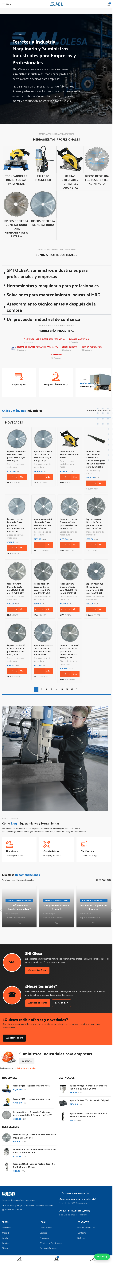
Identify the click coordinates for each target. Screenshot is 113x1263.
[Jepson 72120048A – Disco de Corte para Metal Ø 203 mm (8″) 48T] (42, 505)
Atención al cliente (36, 1001)
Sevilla (5, 1236)
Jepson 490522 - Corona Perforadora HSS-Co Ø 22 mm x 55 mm (87, 1113)
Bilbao (5, 1246)
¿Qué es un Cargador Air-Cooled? (91, 906)
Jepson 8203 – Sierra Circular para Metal (68, 453)
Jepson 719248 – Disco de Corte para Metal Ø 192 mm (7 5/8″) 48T (93, 522)
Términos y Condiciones (50, 1241)
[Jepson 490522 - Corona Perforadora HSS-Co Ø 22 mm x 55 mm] (62, 1115)
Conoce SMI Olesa (36, 968)
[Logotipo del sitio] (56, 4)
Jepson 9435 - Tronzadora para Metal (30, 1096)
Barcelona (6, 1225)
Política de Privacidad (24, 1066)
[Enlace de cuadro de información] (18, 378)
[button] (110, 909)
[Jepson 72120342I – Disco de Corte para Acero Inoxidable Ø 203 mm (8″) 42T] (16, 505)
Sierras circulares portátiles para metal (66, 463)
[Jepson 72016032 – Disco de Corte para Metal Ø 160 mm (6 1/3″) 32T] (95, 570)
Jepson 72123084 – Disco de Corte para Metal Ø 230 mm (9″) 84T (42, 454)
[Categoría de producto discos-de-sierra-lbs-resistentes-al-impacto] (96, 166)
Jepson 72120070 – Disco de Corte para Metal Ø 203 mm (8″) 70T (68, 522)
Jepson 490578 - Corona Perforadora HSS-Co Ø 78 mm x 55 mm (33, 1149)
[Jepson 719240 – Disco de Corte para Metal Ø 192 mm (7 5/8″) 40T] (16, 570)
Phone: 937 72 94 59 (13, 1207)
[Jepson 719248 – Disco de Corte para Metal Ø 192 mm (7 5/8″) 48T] (95, 505)
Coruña (5, 1241)
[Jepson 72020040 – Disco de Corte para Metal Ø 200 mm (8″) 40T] (42, 632)
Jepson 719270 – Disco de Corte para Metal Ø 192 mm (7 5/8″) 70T (67, 587)
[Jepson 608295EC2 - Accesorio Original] (62, 1101)
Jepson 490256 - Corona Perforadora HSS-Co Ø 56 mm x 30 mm (87, 1085)
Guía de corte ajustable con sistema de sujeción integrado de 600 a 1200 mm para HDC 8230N (94, 458)
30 (71, 688)
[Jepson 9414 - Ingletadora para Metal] (5, 1086)
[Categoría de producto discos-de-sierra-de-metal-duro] (43, 209)
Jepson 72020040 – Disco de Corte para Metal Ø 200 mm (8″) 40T (42, 648)
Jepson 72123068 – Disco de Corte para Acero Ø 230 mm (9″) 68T (15, 454)
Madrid (5, 1231)
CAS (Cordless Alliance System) (55, 906)
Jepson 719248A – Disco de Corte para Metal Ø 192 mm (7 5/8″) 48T (41, 587)
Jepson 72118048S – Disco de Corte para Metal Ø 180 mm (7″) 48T (15, 648)
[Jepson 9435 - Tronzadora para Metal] (5, 1099)
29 (66, 688)
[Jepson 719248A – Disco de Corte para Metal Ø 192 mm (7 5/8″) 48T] (42, 570)
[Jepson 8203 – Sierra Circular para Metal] (69, 438)
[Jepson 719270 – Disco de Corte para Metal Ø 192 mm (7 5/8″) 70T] (69, 570)
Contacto (80, 1231)
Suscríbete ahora (13, 1036)
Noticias (80, 1236)
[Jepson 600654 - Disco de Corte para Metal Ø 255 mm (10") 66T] (5, 1136)
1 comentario (80, 1201)
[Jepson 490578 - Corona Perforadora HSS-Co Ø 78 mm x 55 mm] (5, 1151)
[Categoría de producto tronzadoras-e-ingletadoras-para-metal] (16, 166)
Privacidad (44, 1236)
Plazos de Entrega (47, 1246)
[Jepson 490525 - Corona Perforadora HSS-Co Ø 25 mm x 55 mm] (5, 1165)
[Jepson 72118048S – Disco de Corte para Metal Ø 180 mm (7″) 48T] (16, 631)
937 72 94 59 (60, 1001)
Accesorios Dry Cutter (92, 471)
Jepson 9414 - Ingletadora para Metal (30, 1083)
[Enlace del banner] (91, 381)
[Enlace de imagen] (8, 1192)
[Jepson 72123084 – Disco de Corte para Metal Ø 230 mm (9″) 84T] (42, 438)
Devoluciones (45, 1225)
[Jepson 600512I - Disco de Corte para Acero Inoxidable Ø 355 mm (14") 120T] (5, 1113)
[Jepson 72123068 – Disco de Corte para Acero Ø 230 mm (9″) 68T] (16, 438)
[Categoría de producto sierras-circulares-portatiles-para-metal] (70, 168)
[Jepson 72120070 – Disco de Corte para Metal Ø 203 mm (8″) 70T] (69, 505)
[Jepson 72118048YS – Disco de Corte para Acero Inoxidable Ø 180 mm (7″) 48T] (69, 632)
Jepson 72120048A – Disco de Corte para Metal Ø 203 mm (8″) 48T (42, 522)
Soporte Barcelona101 (15, 917)
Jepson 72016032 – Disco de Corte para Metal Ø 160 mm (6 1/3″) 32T (94, 587)
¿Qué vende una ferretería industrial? (19, 906)
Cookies (42, 1231)
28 (61, 688)
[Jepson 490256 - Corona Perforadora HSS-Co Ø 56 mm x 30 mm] (62, 1087)
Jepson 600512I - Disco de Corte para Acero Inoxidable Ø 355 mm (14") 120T (31, 1111)
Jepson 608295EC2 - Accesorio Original (88, 1098)
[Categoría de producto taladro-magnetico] (43, 164)
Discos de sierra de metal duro (15, 465)
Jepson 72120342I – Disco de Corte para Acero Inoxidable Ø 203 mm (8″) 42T (15, 524)
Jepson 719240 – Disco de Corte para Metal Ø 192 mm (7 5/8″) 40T (14, 587)
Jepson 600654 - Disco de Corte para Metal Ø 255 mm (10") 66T (33, 1134)
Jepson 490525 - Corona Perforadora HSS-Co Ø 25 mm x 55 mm (33, 1163)
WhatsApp (100, 1256)
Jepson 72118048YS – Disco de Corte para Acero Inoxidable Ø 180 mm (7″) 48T (68, 650)
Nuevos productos (84, 1225)
